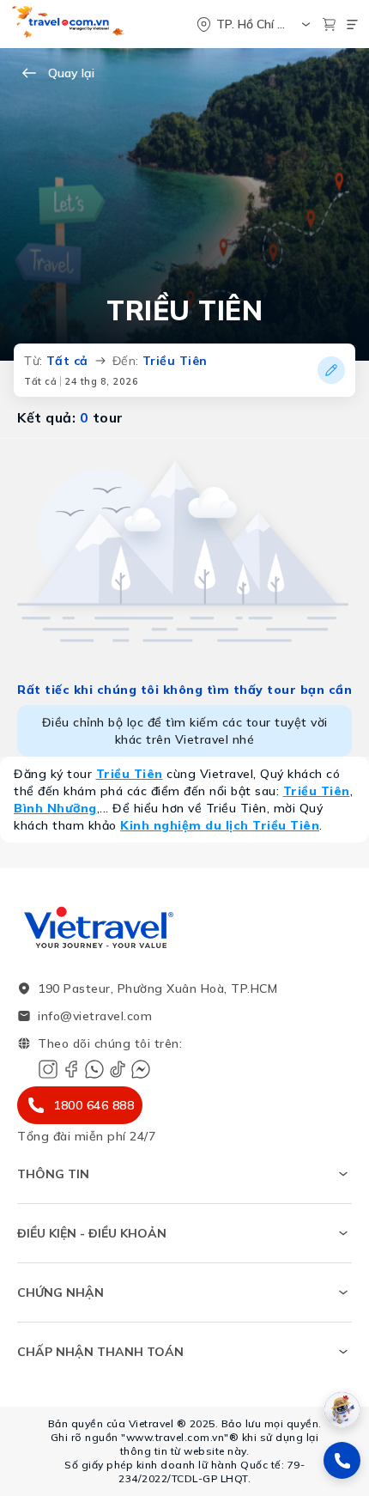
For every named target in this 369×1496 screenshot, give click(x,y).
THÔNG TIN (53, 1174)
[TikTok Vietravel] (117, 1069)
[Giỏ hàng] (329, 24)
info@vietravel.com (95, 1016)
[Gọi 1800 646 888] (342, 1460)
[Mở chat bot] (342, 1409)
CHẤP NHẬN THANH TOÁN (100, 1351)
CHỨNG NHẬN (60, 1292)
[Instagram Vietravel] (48, 1069)
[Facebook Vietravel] (71, 1069)
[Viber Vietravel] (94, 1069)
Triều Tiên (129, 773)
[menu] (352, 24)
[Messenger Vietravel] (140, 1069)
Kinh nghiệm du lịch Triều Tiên (219, 825)
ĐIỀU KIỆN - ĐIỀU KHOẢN (91, 1233)
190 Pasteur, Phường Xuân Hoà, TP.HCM (157, 988)
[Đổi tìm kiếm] (331, 370)
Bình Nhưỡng (55, 808)
